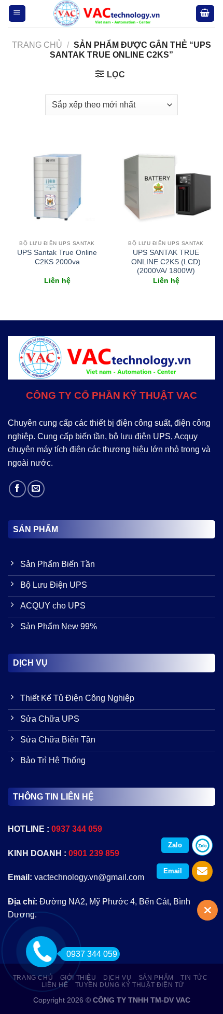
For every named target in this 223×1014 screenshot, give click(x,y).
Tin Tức (193, 977)
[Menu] (17, 13)
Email (172, 871)
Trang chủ (37, 44)
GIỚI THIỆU (78, 977)
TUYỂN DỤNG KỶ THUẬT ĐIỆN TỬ (130, 985)
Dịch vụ (117, 977)
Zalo (175, 845)
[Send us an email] (36, 488)
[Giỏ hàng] (205, 13)
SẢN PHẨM (156, 977)
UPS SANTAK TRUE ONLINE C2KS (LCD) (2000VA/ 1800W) (166, 262)
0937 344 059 (91, 954)
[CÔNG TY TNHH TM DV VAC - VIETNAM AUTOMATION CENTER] (110, 13)
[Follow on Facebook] (17, 488)
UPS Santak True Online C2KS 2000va (57, 257)
